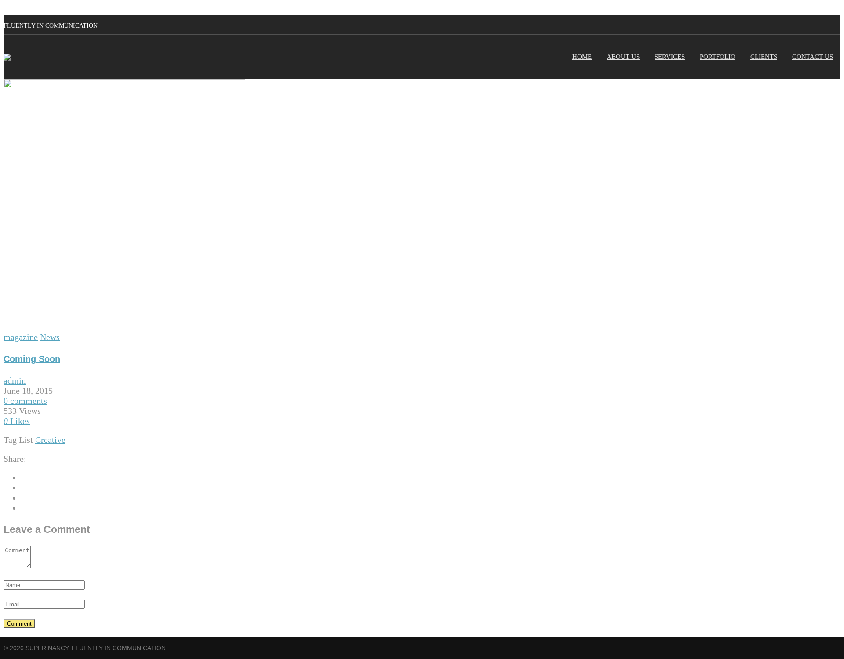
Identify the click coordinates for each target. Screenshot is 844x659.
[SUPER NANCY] (7, 57)
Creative (50, 440)
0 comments (25, 401)
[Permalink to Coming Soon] (124, 318)
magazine (21, 337)
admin (15, 380)
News (50, 337)
